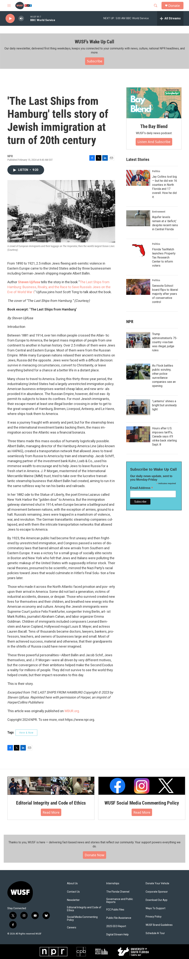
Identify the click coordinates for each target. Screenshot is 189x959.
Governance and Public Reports (119, 900)
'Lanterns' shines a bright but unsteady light (164, 405)
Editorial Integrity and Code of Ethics (51, 803)
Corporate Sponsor (157, 891)
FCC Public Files (115, 909)
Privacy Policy (153, 916)
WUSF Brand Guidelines (159, 925)
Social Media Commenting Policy (82, 918)
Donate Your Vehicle (157, 883)
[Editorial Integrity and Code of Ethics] (51, 786)
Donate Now (94, 855)
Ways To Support (155, 908)
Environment (158, 211)
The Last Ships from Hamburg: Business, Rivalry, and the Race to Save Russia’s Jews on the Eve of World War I (59, 287)
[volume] (21, 18)
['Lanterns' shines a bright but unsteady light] (138, 407)
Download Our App (156, 900)
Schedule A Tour (155, 933)
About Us (72, 883)
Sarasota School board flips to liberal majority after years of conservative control (165, 294)
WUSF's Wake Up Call (94, 41)
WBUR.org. (72, 711)
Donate (174, 6)
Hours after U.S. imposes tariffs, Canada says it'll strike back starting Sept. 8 (164, 436)
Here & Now (26, 732)
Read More (51, 812)
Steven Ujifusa (29, 282)
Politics (156, 171)
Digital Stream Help (117, 934)
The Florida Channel (117, 891)
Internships (112, 883)
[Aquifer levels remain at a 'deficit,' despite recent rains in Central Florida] (138, 218)
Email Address (141, 488)
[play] (10, 18)
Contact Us (73, 891)
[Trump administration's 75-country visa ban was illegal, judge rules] (138, 340)
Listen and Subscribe (154, 141)
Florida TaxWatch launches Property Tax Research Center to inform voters (164, 257)
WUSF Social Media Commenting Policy (141, 803)
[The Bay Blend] (153, 102)
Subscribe (94, 61)
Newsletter (73, 900)
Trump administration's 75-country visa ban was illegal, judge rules (164, 342)
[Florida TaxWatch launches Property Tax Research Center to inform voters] (138, 250)
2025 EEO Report (116, 926)
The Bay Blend (153, 126)
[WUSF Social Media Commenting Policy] (141, 786)
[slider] (27, 18)
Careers (71, 927)
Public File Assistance (118, 918)
